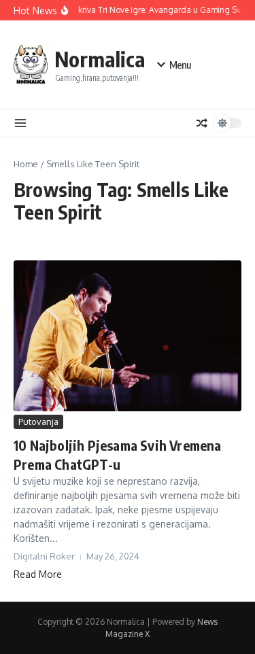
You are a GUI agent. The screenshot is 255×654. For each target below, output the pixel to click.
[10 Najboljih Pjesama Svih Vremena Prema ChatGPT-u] (127, 335)
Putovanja (38, 421)
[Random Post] (202, 123)
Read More (38, 574)
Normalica (99, 59)
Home (26, 163)
